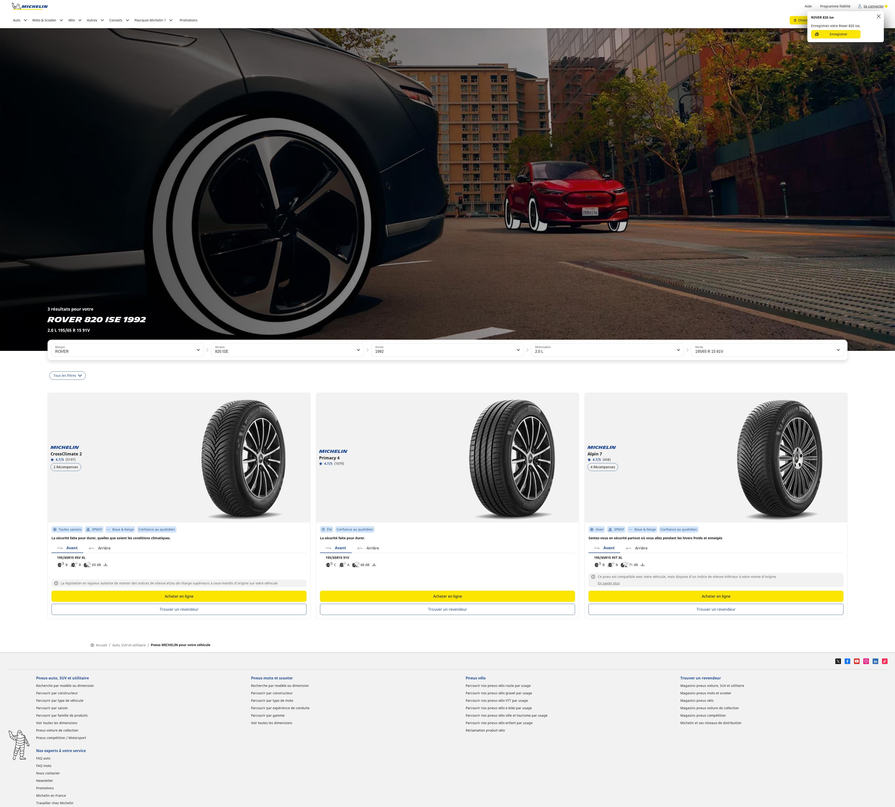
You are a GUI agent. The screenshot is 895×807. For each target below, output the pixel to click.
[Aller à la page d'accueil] (29, 6)
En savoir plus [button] (609, 583)
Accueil (101, 645)
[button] (198, 350)
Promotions (188, 20)
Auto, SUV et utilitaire (129, 645)
